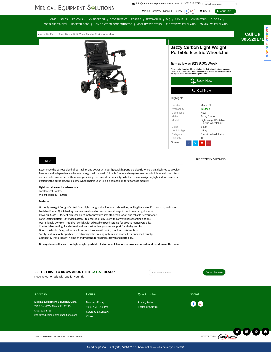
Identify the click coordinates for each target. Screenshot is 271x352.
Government (118, 19)
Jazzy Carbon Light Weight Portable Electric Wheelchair (86, 34)
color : (175, 126)
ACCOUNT (225, 11)
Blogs (215, 19)
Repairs (136, 19)
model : (176, 120)
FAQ (168, 19)
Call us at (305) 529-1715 (118, 347)
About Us (181, 19)
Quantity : (177, 138)
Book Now (204, 81)
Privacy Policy (146, 302)
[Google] (192, 11)
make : (175, 116)
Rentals (77, 19)
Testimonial (153, 19)
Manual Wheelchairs (214, 24)
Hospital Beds (80, 24)
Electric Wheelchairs (181, 24)
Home (52, 19)
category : (177, 134)
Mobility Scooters (149, 24)
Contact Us (199, 19)
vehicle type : (179, 130)
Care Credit (97, 19)
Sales (64, 19)
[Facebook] (186, 11)
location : (177, 105)
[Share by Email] (202, 143)
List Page (50, 34)
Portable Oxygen (55, 24)
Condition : (178, 112)
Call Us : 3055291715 (253, 37)
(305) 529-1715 (42, 310)
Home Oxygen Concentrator (113, 24)
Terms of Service (148, 307)
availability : (178, 109)
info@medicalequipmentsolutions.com (55, 315)
